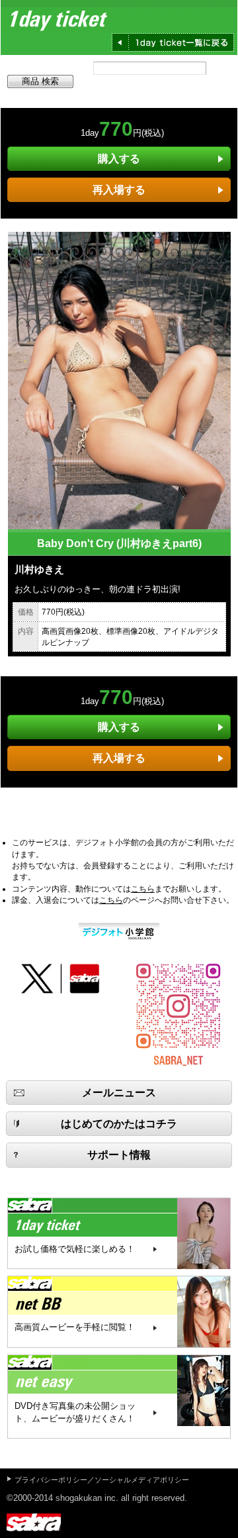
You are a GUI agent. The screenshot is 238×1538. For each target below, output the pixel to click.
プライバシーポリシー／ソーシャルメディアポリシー (102, 1480)
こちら (143, 889)
